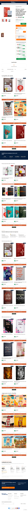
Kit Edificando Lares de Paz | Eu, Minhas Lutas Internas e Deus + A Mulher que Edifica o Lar (8, 219)
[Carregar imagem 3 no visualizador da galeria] (9, 20)
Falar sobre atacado (19, 39)
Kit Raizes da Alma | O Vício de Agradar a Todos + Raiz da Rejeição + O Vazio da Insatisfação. (7, 178)
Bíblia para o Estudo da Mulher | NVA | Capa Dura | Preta (7, 334)
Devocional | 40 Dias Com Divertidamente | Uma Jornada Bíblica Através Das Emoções (7, 282)
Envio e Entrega (9, 498)
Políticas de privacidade (16, 496)
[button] (1, 2)
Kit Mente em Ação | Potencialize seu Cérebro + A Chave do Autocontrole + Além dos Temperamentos (20, 198)
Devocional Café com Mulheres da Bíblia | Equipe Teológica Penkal (20, 141)
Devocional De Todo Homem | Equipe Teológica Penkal (19, 305)
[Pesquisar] (26, 3)
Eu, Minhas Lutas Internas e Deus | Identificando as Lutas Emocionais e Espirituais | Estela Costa (22, 50)
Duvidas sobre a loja (16, 498)
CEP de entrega (17, 30)
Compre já (21, 25)
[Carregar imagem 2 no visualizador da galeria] (6, 20)
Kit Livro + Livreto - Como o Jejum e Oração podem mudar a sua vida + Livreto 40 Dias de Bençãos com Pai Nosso (22, 43)
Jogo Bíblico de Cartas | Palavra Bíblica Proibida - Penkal (7, 428)
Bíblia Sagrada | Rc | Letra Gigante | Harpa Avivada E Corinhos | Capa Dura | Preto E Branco (20, 381)
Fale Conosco (9, 499)
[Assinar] (13, 503)
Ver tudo (14, 389)
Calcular (24, 31)
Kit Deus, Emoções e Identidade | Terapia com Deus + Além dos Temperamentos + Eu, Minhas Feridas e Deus (8, 198)
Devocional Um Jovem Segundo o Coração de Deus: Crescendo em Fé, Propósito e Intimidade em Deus (20, 282)
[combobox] (14, 4)
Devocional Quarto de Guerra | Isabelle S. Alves (22, 46)
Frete (16, 20)
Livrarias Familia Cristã (12, 509)
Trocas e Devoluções (10, 496)
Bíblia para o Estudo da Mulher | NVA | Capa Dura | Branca (19, 334)
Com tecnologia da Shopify (16, 509)
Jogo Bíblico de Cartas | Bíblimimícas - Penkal (18, 428)
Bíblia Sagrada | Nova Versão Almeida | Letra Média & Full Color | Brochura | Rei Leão (7, 381)
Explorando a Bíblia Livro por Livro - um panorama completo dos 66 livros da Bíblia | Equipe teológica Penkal (7, 358)
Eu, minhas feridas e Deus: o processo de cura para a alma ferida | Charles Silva (22, 53)
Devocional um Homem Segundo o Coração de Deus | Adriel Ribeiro (7, 306)
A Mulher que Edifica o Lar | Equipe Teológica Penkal (7, 140)
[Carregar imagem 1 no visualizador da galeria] (3, 20)
